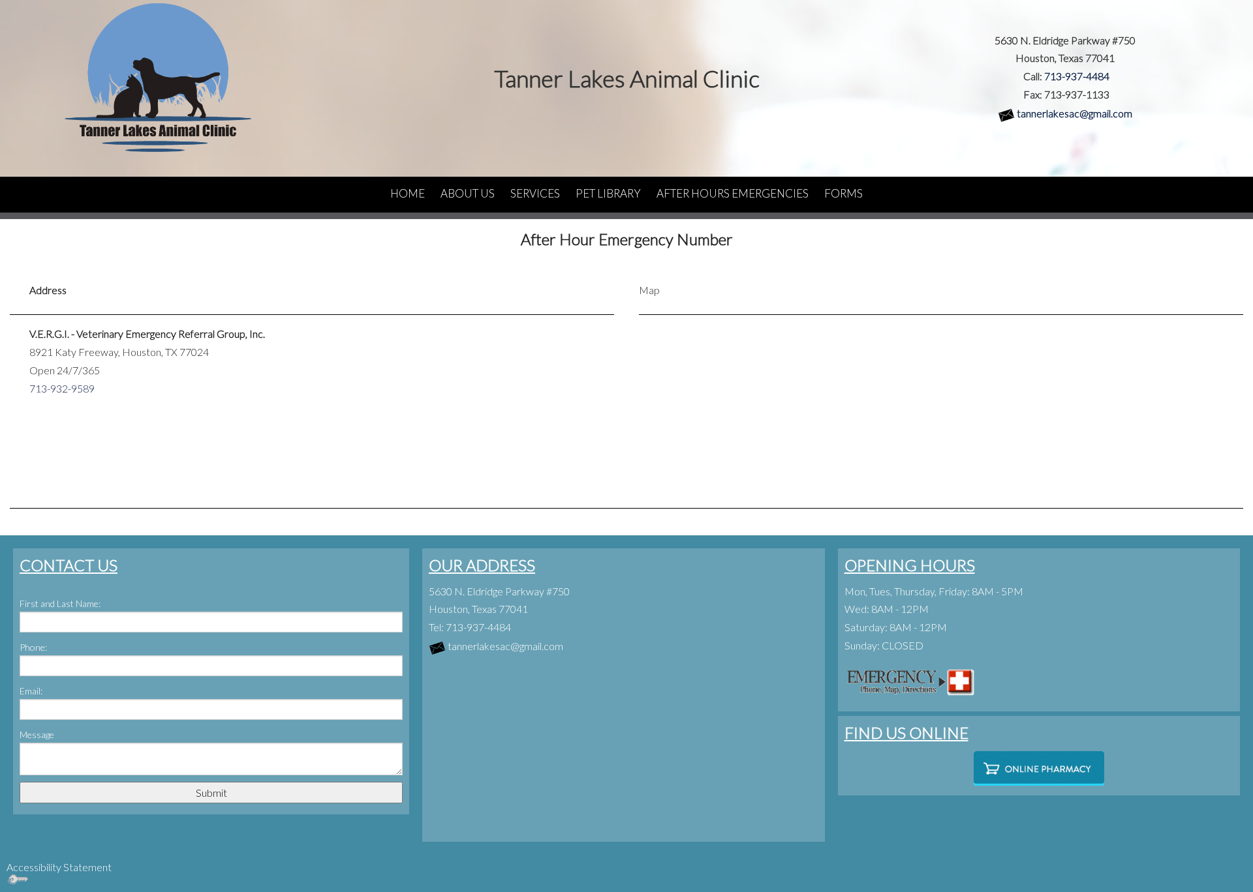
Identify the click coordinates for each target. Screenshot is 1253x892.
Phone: (33, 647)
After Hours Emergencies (733, 193)
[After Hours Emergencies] (909, 680)
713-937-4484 (1076, 76)
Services (535, 193)
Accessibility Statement (59, 867)
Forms (843, 193)
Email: (31, 690)
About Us (468, 193)
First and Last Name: (60, 603)
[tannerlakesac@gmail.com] (1006, 113)
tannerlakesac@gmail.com (1074, 113)
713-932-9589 (62, 388)
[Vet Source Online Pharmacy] (1039, 768)
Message (37, 734)
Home (407, 193)
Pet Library (608, 193)
